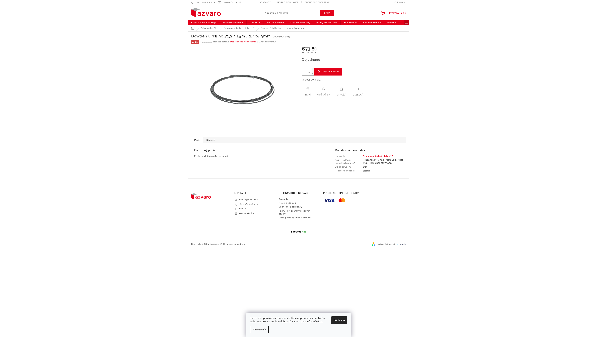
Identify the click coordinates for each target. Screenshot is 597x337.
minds (403, 244)
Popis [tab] (197, 140)
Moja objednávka (287, 2)
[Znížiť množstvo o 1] (312, 73)
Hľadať (327, 13)
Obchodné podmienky (318, 2)
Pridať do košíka (330, 72)
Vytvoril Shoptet (386, 244)
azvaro (242, 209)
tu (320, 321)
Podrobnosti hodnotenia (243, 42)
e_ (398, 244)
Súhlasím (339, 320)
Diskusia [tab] (210, 140)
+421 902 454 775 (248, 204)
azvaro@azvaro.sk (248, 199)
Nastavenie (259, 329)
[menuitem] (203, 22)
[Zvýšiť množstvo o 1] (312, 70)
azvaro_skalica (246, 213)
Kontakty (265, 2)
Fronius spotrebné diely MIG (378, 156)
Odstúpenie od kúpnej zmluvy (294, 218)
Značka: (267, 42)
